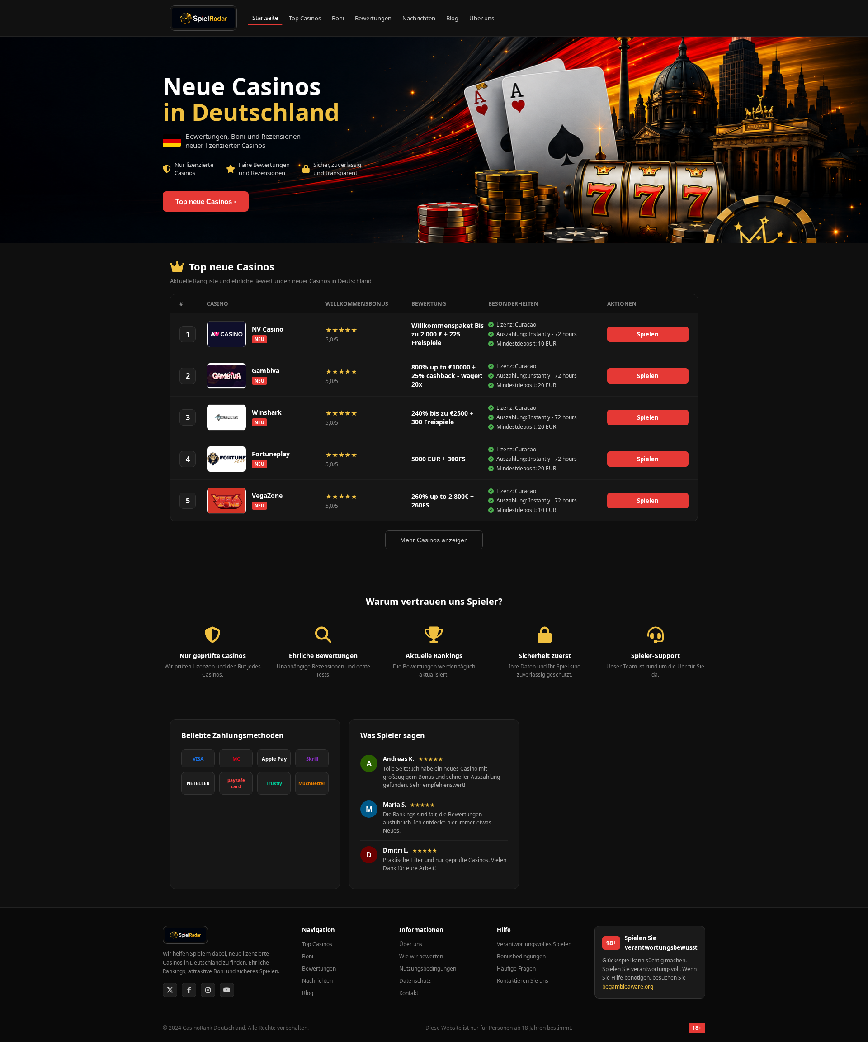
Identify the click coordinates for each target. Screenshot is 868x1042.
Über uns (481, 18)
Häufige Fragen (516, 968)
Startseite (265, 18)
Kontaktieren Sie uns (522, 981)
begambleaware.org (627, 986)
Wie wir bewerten (421, 956)
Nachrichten (418, 18)
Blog (452, 18)
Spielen (648, 334)
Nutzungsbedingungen (427, 968)
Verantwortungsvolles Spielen (534, 944)
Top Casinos (305, 18)
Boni (338, 18)
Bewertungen (373, 18)
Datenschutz (415, 981)
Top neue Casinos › (205, 201)
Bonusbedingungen (521, 956)
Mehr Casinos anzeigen (434, 540)
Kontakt (408, 993)
